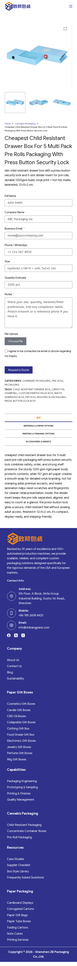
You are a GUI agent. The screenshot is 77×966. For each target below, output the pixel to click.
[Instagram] (23, 635)
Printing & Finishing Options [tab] (38, 433)
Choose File (15, 341)
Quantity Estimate (15, 277)
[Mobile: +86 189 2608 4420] (11, 613)
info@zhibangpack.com (34, 627)
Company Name (14, 212)
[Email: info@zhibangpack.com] (11, 625)
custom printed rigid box (36, 393)
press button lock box (20, 400)
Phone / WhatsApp (16, 245)
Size (7, 261)
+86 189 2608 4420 (31, 615)
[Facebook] (9, 635)
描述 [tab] (38, 417)
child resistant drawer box (31, 389)
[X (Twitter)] (16, 635)
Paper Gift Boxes (20, 692)
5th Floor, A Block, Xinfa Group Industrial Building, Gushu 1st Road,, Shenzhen (42, 598)
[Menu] (70, 6)
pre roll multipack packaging (45, 397)
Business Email (13, 228)
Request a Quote (18, 370)
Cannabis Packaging (37, 380)
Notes (8, 294)
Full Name (10, 196)
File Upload (11, 334)
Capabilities (16, 770)
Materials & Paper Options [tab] (38, 425)
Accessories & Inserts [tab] (38, 441)
